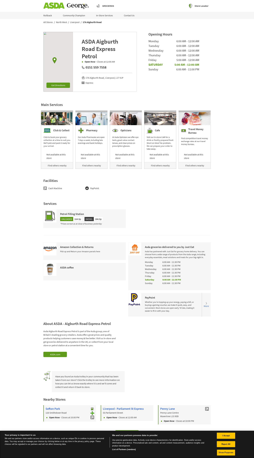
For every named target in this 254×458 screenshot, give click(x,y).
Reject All (226, 444)
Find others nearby (57, 165)
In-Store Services (104, 15)
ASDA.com (55, 354)
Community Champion (74, 15)
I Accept (226, 436)
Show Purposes (226, 452)
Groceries (108, 5)
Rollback (47, 15)
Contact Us (129, 15)
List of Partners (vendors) (124, 449)
